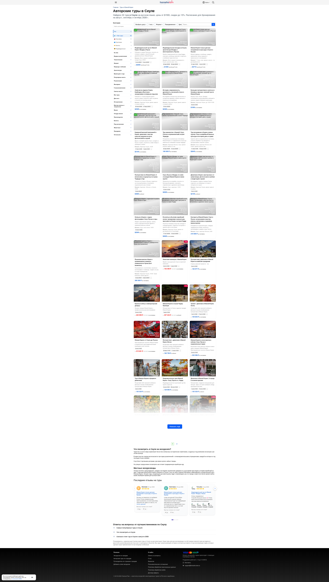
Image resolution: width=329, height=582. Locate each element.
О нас (150, 555)
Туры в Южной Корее (126, 7)
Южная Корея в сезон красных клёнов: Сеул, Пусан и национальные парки (201, 342)
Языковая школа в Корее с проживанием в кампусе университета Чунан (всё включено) (144, 262)
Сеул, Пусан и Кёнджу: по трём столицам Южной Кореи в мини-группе (173, 177)
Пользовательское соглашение (158, 561)
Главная (115, 7)
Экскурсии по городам (121, 552)
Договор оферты (153, 569)
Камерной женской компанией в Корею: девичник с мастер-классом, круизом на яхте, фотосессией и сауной (145, 135)
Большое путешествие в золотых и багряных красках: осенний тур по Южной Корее (202, 92)
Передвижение (170, 24)
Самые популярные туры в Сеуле (129, 524)
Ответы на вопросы (154, 552)
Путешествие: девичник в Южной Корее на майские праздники (202, 260)
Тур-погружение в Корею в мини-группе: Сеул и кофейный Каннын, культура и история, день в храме (202, 134)
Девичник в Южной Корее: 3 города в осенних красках (202, 379)
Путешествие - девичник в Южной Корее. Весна (174, 341)
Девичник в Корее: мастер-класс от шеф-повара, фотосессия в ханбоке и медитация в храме (203, 177)
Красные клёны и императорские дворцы (146, 305)
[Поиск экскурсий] (213, 24)
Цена (180, 24)
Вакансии (151, 558)
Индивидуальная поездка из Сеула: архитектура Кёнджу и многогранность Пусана (175, 50)
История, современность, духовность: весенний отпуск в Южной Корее (173, 92)
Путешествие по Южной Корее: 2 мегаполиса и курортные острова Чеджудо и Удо (146, 177)
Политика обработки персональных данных (162, 563)
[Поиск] (213, 2)
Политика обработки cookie (156, 566)
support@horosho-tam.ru (192, 562)
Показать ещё (175, 426)
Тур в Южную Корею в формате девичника (145, 379)
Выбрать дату (140, 24)
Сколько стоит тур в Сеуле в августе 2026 (133, 533)
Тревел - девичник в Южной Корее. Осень (202, 305)
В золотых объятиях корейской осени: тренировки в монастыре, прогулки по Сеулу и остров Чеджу (174, 219)
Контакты (188, 559)
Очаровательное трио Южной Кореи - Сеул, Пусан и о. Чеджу (173, 379)
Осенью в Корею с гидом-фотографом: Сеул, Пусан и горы (146, 218)
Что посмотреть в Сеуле (126, 529)
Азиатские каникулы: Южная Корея (174, 259)
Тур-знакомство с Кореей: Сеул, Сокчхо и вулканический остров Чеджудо (173, 134)
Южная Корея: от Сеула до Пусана (146, 340)
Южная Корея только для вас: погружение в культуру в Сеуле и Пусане (202, 50)
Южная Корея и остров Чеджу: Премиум (173, 305)
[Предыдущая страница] (134, 488)
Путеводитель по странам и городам (125, 558)
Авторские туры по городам (122, 555)
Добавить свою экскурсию (122, 561)
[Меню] (116, 2)
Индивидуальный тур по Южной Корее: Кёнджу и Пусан (146, 49)
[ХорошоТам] (166, 2)
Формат (159, 24)
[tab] (171, 516)
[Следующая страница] (215, 488)
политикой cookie (17, 579)
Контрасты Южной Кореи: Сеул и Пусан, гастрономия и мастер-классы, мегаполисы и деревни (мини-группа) (202, 220)
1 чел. (151, 24)
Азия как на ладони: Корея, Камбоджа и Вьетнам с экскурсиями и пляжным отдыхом (146, 92)
